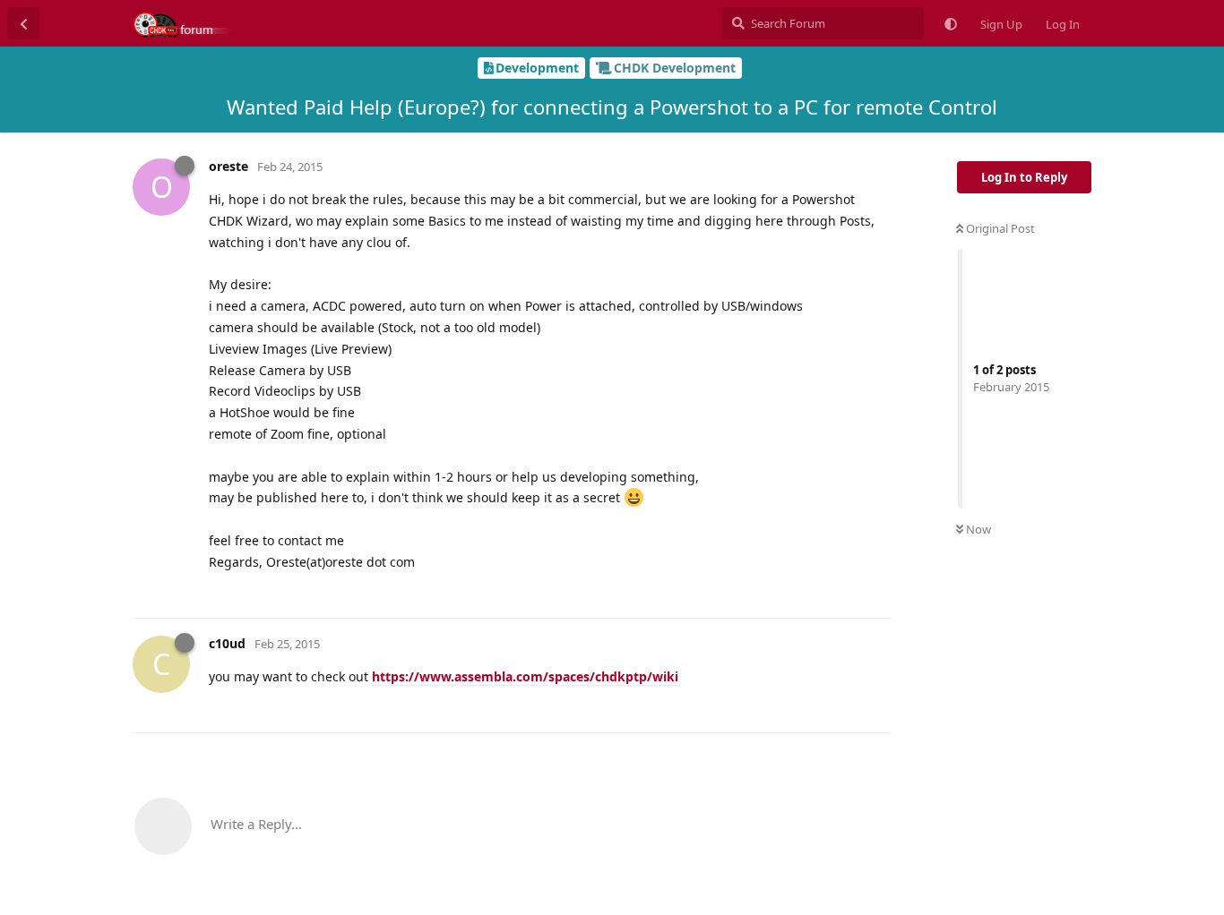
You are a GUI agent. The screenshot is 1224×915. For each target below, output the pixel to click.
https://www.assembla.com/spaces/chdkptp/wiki (525, 676)
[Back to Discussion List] (23, 23)
